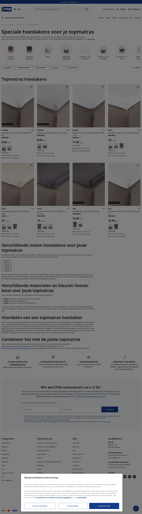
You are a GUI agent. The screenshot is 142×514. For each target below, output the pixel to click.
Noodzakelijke (72, 506)
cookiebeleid (81, 498)
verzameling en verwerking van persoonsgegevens (54, 498)
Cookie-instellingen (39, 506)
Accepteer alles (104, 506)
